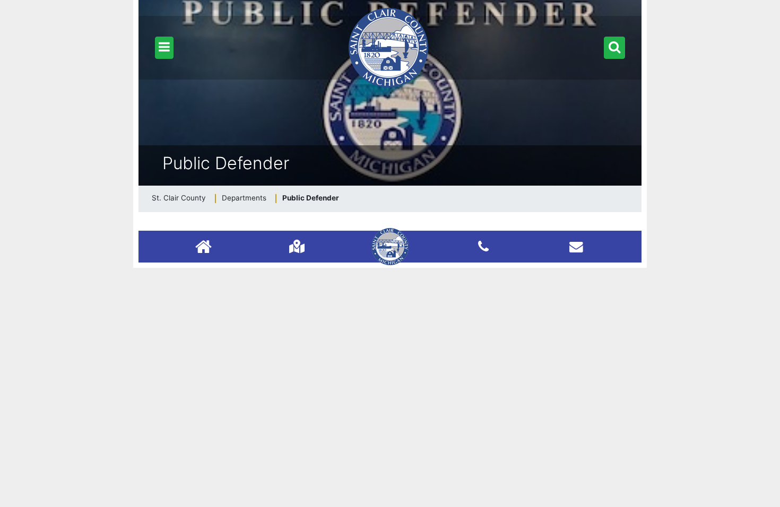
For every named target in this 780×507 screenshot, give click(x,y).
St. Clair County (179, 198)
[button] (164, 48)
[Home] (203, 248)
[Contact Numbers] (483, 246)
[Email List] (576, 246)
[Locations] (297, 246)
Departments (244, 198)
